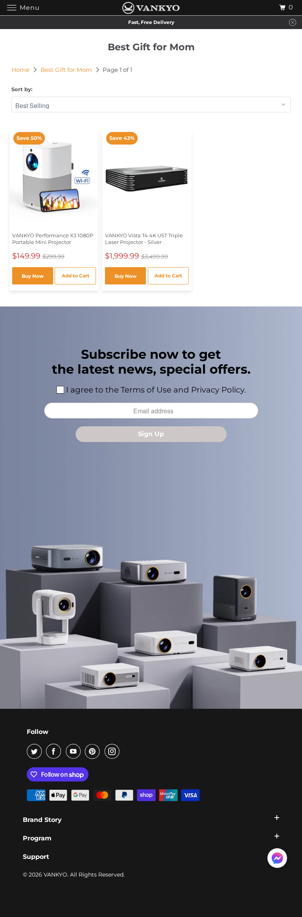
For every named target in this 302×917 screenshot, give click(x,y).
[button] (277, 859)
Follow (37, 731)
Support (36, 856)
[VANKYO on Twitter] (36, 751)
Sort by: (21, 89)
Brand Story (42, 819)
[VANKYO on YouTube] (75, 751)
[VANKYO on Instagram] (114, 751)
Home (21, 69)
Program (37, 838)
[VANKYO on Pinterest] (94, 751)
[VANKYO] (151, 7)
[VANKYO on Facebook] (55, 751)
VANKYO (55, 874)
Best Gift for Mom (67, 69)
